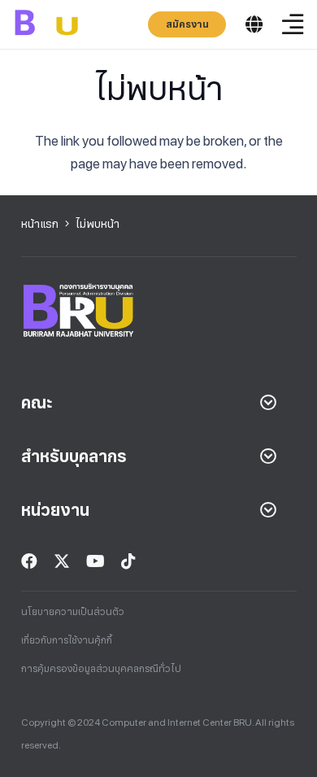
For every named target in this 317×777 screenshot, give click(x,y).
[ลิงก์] (46, 24)
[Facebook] (29, 561)
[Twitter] (62, 561)
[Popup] (254, 24)
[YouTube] (95, 561)
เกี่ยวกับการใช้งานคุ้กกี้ (66, 640)
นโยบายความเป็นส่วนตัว (72, 612)
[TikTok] (128, 561)
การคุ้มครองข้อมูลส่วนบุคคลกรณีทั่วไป (101, 668)
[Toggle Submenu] (268, 403)
